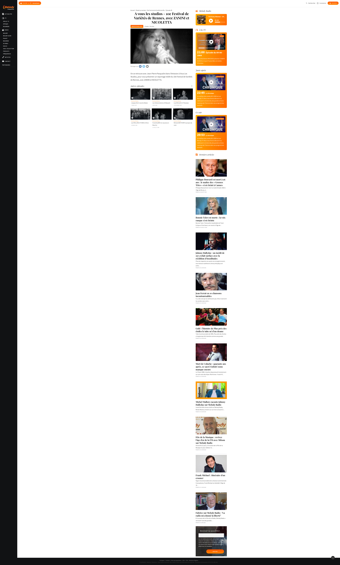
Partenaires (6, 65)
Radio (6, 30)
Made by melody (141, 10)
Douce (5, 46)
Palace (5, 38)
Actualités (8, 14)
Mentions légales (193, 560)
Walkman (6, 41)
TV (5, 18)
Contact (7, 61)
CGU (183, 560)
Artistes (8, 57)
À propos (162, 560)
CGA (187, 560)
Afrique (5, 24)
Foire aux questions (176, 560)
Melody (5, 33)
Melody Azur (7, 36)
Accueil (133, 10)
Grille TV (6, 21)
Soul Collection (8, 48)
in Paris (5, 43)
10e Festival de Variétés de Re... (156, 10)
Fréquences (7, 54)
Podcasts (6, 51)
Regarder (6, 26)
